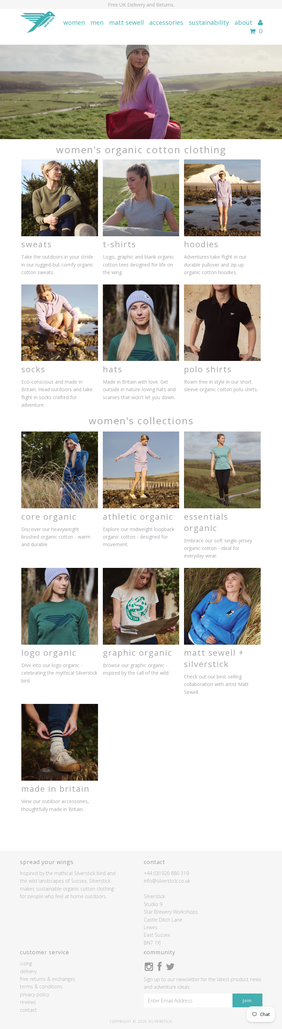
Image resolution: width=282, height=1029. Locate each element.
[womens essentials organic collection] (222, 506)
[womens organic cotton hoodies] (222, 234)
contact (28, 1010)
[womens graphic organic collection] (141, 643)
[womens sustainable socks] (59, 359)
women (74, 22)
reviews (28, 1002)
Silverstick (160, 1021)
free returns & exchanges (47, 979)
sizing (26, 963)
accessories (166, 22)
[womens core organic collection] (59, 506)
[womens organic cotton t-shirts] (141, 234)
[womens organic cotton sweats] (59, 234)
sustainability (209, 22)
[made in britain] (59, 779)
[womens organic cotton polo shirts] (222, 359)
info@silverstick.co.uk (167, 880)
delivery (28, 971)
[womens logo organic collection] (59, 643)
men (97, 22)
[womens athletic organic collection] (141, 506)
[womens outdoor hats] (141, 359)
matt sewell (126, 22)
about (243, 22)
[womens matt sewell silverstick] (222, 643)
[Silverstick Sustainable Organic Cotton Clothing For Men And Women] (38, 22)
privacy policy (34, 994)
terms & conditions (41, 986)
